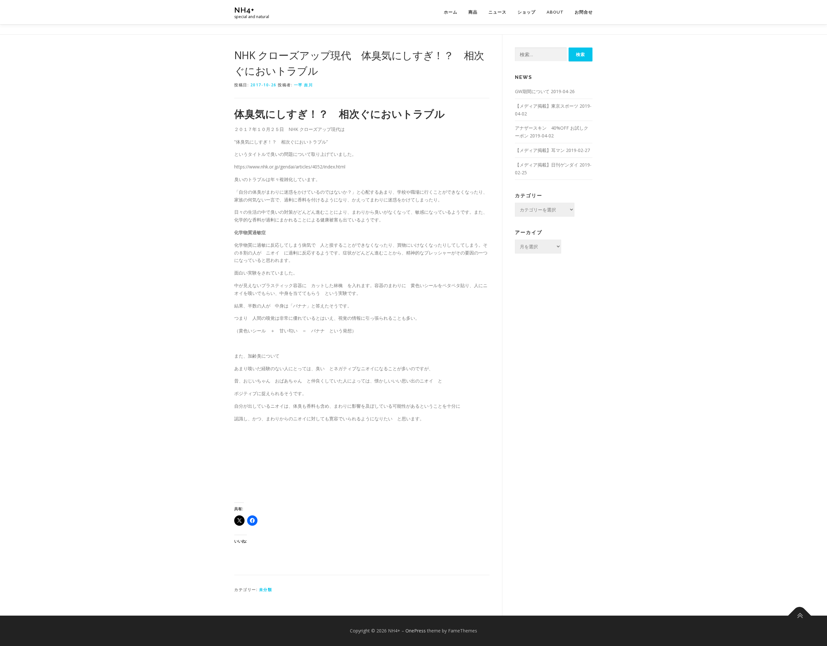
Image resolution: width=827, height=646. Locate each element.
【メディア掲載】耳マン (540, 150)
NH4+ (244, 9)
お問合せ (584, 12)
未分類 (265, 589)
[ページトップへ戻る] (799, 615)
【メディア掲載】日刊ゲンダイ (546, 165)
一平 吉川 (303, 85)
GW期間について (532, 91)
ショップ (527, 12)
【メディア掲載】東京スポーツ (546, 106)
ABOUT (555, 12)
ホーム (450, 12)
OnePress (415, 631)
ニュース (497, 12)
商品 (472, 12)
